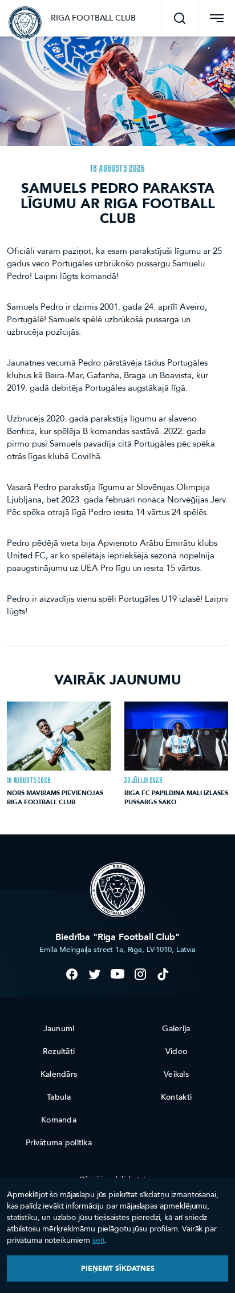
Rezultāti (59, 1051)
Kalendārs (59, 1074)
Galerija (176, 1028)
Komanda (58, 1119)
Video (176, 1051)
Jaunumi (59, 1028)
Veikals (176, 1074)
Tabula (59, 1097)
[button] (179, 18)
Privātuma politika (59, 1142)
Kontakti (176, 1097)
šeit (98, 1240)
